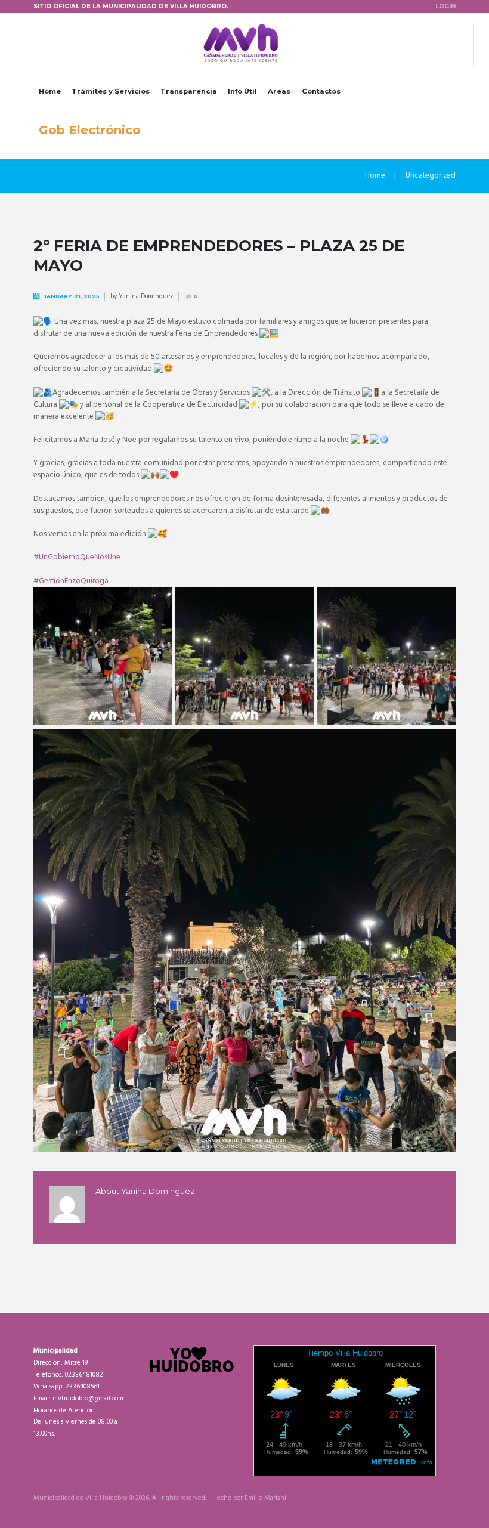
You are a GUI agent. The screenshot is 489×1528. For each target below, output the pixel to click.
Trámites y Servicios (111, 91)
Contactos (321, 91)
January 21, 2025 (72, 296)
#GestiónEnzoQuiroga (71, 581)
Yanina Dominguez (146, 296)
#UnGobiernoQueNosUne (76, 557)
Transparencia (188, 91)
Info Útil (242, 91)
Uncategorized (431, 176)
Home (50, 91)
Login (445, 6)
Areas (279, 91)
